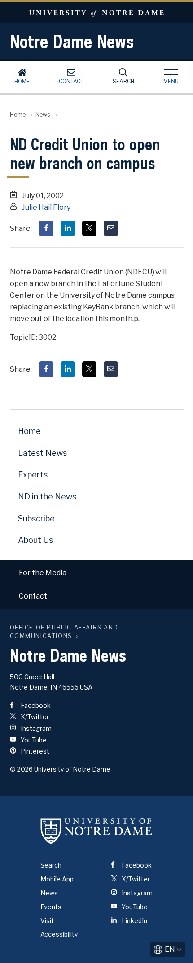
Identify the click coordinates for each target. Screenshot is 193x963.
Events (50, 907)
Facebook (35, 705)
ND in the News (47, 496)
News (42, 114)
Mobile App (57, 879)
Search (123, 81)
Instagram (35, 728)
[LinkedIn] (68, 228)
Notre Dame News (72, 41)
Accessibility (59, 934)
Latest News (42, 453)
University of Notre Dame (96, 12)
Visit (47, 920)
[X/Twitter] (89, 228)
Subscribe (36, 518)
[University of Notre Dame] (96, 830)
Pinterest (34, 751)
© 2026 (21, 769)
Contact (71, 81)
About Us (35, 540)
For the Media (42, 572)
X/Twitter (34, 716)
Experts (33, 474)
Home (22, 81)
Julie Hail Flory (46, 207)
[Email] (111, 228)
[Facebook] (46, 228)
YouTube (33, 740)
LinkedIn (133, 920)
